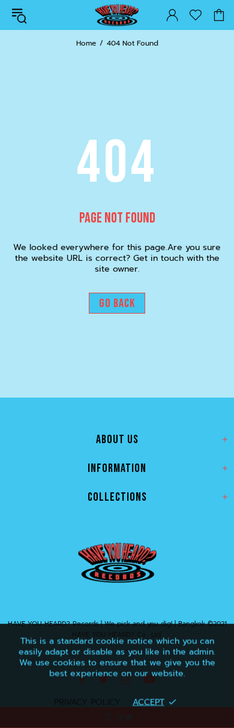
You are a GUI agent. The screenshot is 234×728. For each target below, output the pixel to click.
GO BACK (117, 303)
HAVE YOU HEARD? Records (116, 15)
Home (86, 43)
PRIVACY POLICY (87, 702)
